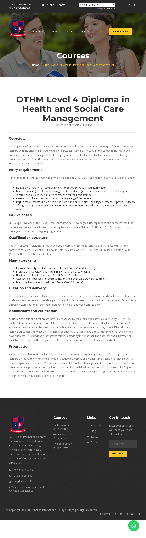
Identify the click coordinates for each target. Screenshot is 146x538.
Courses (39, 31)
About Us (95, 425)
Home (22, 31)
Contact (87, 31)
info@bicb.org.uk (55, 4)
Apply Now (120, 31)
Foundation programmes (61, 427)
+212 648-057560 (21, 8)
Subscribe (118, 453)
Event (56, 31)
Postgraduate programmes (63, 445)
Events (94, 436)
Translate (109, 8)
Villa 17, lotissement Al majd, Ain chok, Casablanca (27, 488)
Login (134, 4)
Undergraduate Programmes (63, 436)
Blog (70, 31)
